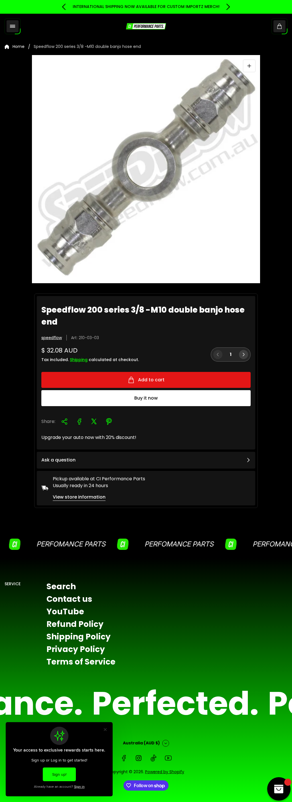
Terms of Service (80, 661)
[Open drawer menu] (13, 26)
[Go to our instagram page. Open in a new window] (138, 758)
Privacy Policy (75, 649)
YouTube (65, 611)
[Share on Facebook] (79, 421)
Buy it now (146, 398)
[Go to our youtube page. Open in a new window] (168, 758)
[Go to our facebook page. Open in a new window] (123, 758)
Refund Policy (75, 624)
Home (19, 46)
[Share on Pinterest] (109, 421)
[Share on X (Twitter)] (94, 421)
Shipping (79, 359)
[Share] (64, 421)
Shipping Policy (78, 636)
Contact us (69, 599)
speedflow (51, 338)
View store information (79, 497)
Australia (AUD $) (141, 743)
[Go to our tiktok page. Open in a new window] (153, 758)
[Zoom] (249, 66)
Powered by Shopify (164, 772)
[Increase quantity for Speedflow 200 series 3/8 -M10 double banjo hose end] (243, 354)
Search (61, 586)
